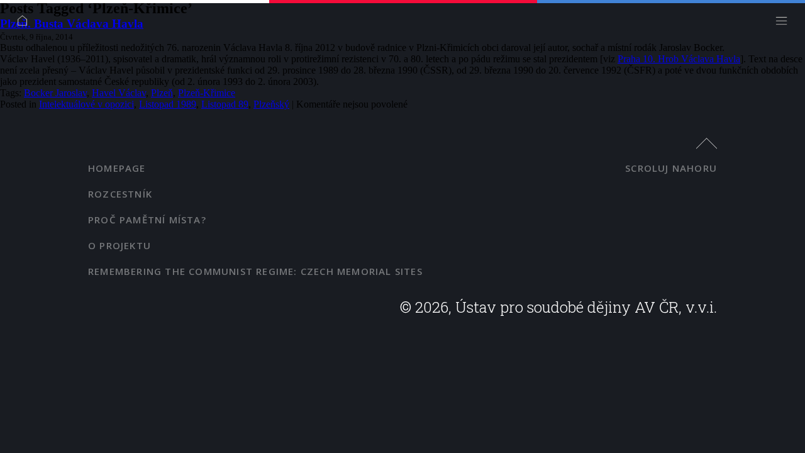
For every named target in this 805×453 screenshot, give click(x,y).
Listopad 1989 (167, 104)
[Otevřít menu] (785, 24)
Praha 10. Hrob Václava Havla (679, 58)
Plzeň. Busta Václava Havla (71, 23)
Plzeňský (271, 104)
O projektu (119, 245)
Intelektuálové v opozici (86, 104)
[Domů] (25, 24)
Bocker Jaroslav (55, 92)
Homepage (117, 168)
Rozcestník (120, 193)
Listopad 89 (224, 104)
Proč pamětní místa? (147, 219)
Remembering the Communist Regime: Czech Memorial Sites (255, 271)
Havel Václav (119, 92)
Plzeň (162, 92)
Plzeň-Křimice (206, 92)
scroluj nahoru (671, 168)
